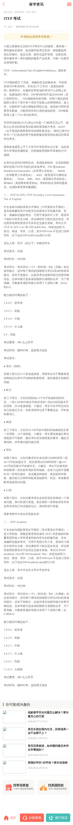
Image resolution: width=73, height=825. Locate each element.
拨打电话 (61, 817)
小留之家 (7, 12)
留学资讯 (19, 12)
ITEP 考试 (31, 12)
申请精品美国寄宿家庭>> (36, 36)
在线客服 (35, 817)
